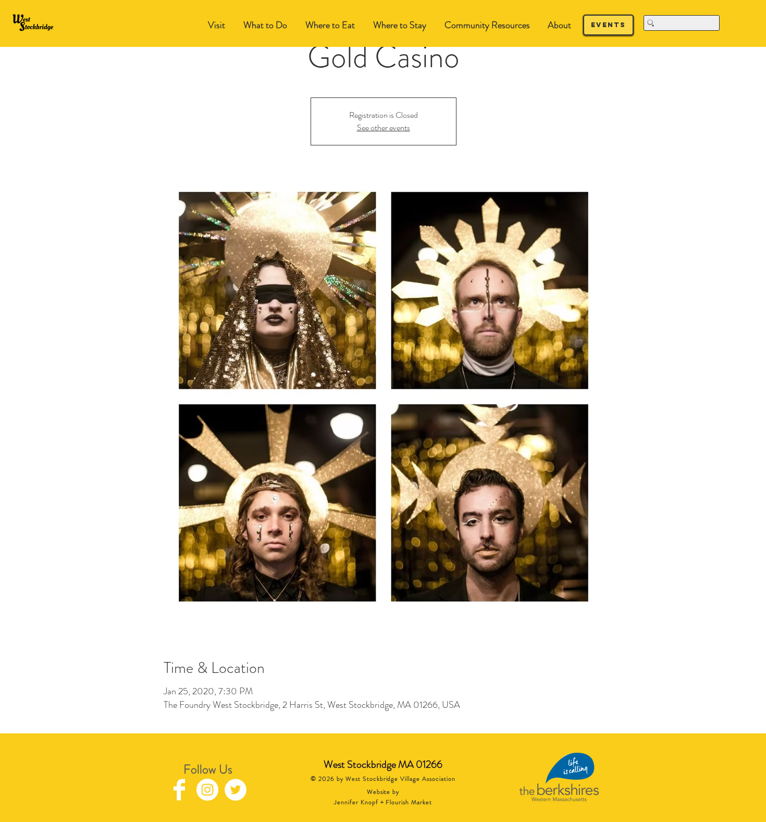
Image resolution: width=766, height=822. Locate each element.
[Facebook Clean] (179, 790)
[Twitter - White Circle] (235, 790)
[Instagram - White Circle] (207, 790)
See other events (383, 127)
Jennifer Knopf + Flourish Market (383, 802)
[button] (265, 25)
